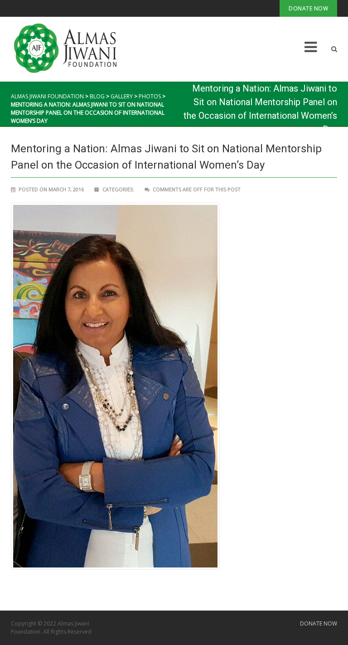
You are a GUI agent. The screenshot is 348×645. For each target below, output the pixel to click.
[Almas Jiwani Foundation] (71, 49)
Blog (97, 96)
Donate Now (308, 8)
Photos (150, 96)
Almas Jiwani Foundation (47, 96)
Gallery (122, 96)
